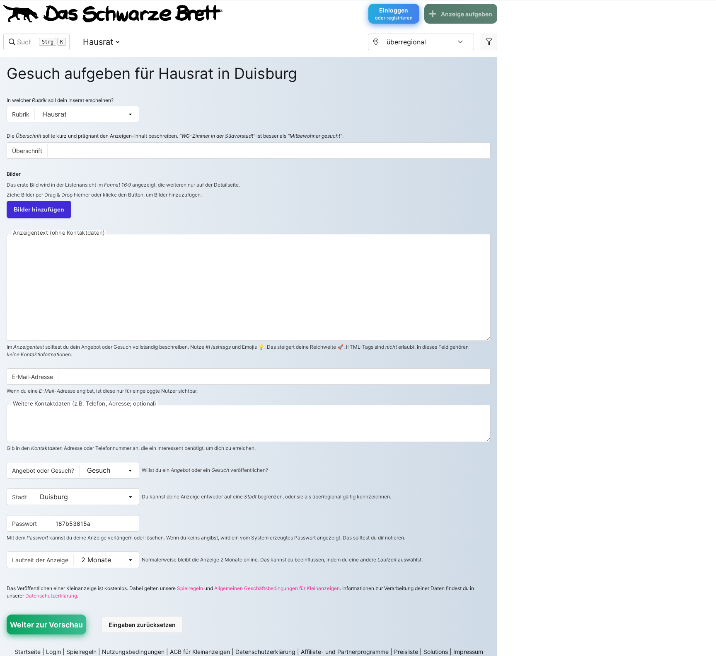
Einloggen (394, 14)
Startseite (28, 651)
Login (53, 651)
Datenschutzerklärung (51, 596)
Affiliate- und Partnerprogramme (345, 651)
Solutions (435, 651)
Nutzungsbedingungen (133, 651)
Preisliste (406, 651)
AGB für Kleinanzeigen (200, 651)
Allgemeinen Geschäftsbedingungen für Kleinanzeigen (277, 588)
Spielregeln (190, 588)
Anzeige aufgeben (466, 13)
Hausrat (98, 42)
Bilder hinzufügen (39, 209)
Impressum (468, 651)
